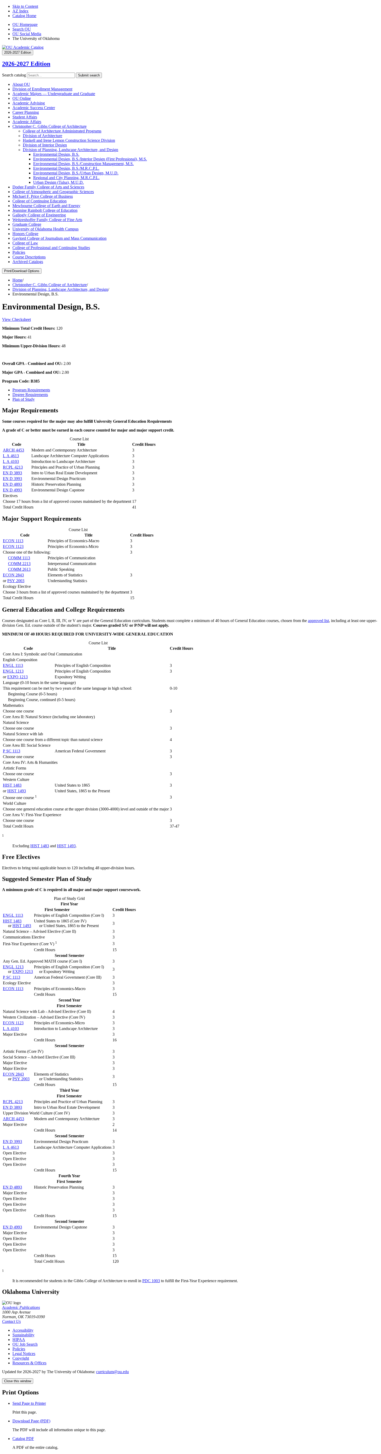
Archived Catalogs (27, 261)
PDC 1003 (151, 1281)
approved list (318, 620)
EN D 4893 (12, 484)
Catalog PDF (23, 1438)
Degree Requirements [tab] (30, 394)
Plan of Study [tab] (23, 399)
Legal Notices (23, 1353)
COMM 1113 (19, 558)
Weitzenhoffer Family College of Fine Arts (47, 219)
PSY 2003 (15, 580)
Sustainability (23, 1335)
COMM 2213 (19, 563)
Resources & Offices (29, 1363)
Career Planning (25, 112)
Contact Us (11, 1321)
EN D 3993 (12, 478)
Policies (18, 252)
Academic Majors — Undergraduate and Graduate (53, 93)
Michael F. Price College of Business (42, 196)
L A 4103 (11, 461)
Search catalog (14, 75)
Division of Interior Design (45, 145)
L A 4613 (11, 456)
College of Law (25, 243)
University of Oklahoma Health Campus (45, 229)
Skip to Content (25, 6)
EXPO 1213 (17, 677)
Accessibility (22, 1330)
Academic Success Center (33, 107)
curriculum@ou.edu (112, 1372)
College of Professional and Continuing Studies (51, 247)
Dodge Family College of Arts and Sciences (48, 187)
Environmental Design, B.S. (56, 154)
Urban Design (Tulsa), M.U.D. (58, 182)
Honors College (25, 233)
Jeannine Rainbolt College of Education (44, 210)
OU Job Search (25, 1344)
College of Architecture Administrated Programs (62, 131)
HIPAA (18, 1339)
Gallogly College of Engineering (39, 215)
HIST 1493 (16, 791)
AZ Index (20, 11)
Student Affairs (24, 117)
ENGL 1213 (13, 671)
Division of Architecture (42, 135)
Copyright (20, 1358)
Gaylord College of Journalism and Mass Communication (59, 238)
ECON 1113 (13, 541)
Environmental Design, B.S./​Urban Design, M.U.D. (75, 173)
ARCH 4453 (13, 450)
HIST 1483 (12, 785)
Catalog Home (24, 15)
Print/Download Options (21, 271)
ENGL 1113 (13, 665)
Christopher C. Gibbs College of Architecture (49, 126)
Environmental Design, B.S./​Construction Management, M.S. (83, 163)
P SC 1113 (11, 751)
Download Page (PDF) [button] (31, 1421)
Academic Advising (28, 103)
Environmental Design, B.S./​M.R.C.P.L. (66, 168)
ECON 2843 (13, 575)
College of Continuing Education (39, 201)
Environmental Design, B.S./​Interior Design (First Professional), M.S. (90, 159)
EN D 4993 (12, 490)
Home (17, 280)
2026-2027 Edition (26, 63)
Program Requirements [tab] (31, 390)
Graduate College (26, 224)
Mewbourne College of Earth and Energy (46, 205)
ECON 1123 (13, 546)
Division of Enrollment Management (42, 89)
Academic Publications (21, 1307)
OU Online (21, 98)
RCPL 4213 (13, 467)
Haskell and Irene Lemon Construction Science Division (69, 140)
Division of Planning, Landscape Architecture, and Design (70, 149)
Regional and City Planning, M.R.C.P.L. (66, 177)
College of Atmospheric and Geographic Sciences (53, 191)
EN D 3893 (12, 473)
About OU (21, 84)
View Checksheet (16, 319)
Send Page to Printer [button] (29, 1403)
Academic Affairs (26, 121)
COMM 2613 (19, 569)
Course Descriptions (29, 257)
